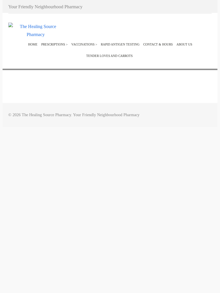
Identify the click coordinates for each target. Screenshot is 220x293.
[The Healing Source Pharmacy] (35, 34)
